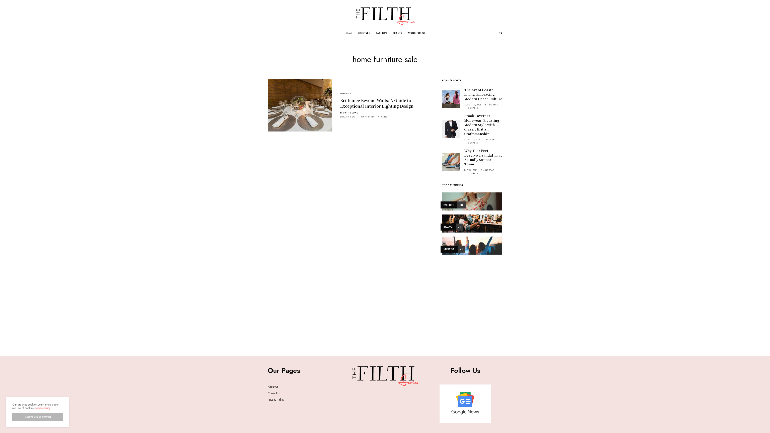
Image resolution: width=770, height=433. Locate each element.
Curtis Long (351, 112)
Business (345, 93)
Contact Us (274, 393)
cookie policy (42, 408)
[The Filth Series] (385, 16)
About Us (273, 387)
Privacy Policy (276, 400)
